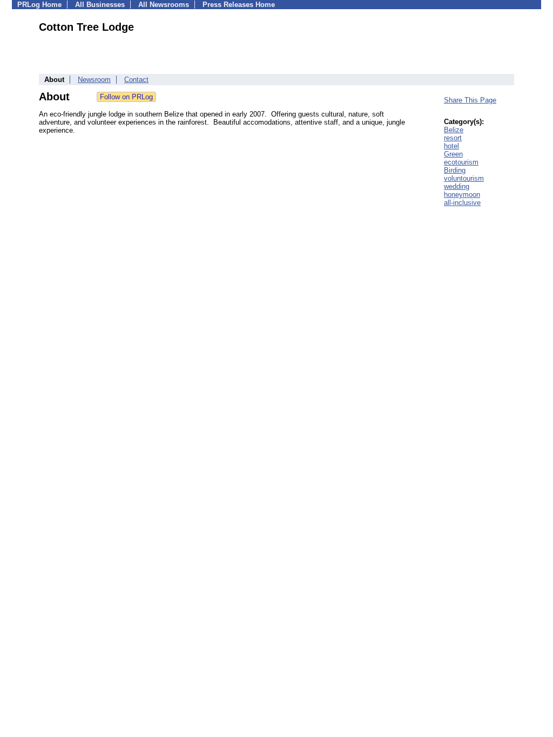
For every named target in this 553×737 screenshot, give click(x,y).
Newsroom (94, 80)
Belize (453, 130)
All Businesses (100, 5)
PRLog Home (39, 5)
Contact (136, 80)
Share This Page (470, 100)
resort (453, 138)
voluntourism (464, 178)
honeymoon (462, 194)
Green (453, 154)
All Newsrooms (163, 5)
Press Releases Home (239, 5)
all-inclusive (462, 203)
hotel (451, 146)
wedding (456, 186)
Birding (455, 170)
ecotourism (461, 162)
